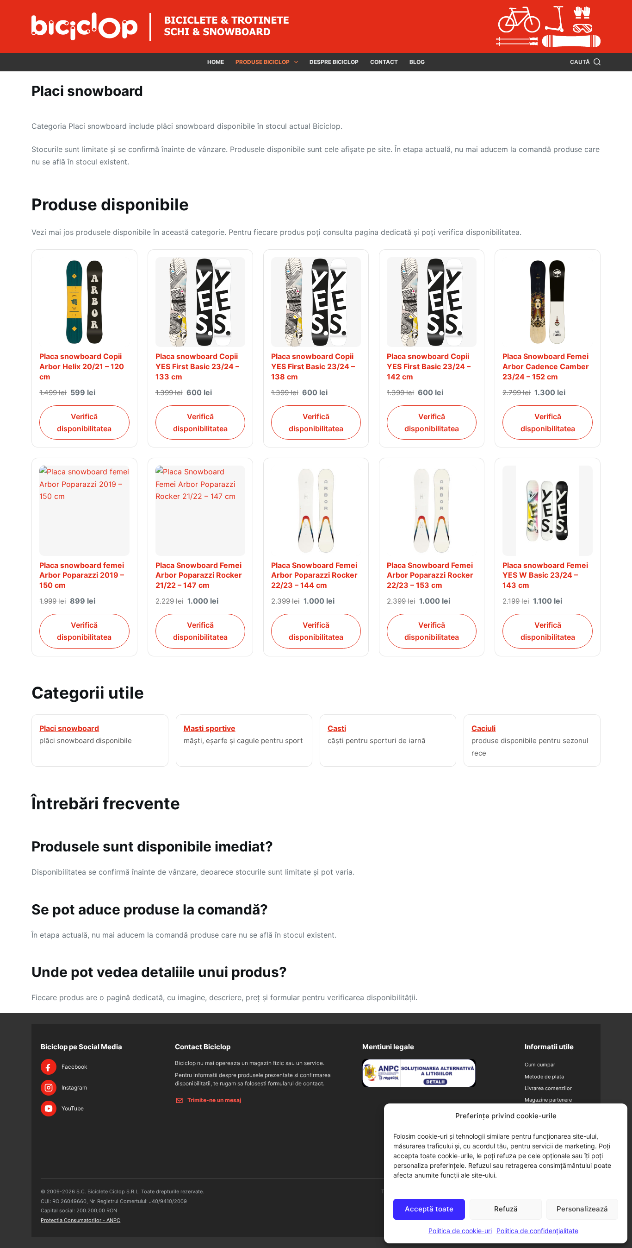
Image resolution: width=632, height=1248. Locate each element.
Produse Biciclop (262, 61)
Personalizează (582, 1208)
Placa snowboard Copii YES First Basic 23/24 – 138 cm (313, 366)
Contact (384, 61)
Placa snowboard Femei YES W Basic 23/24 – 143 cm (545, 575)
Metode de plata (544, 1076)
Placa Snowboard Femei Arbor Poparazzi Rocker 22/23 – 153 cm (430, 575)
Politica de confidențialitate (537, 1231)
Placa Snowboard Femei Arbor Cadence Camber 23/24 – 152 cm (545, 366)
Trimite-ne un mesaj (214, 1100)
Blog (417, 61)
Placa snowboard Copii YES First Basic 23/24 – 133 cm (197, 366)
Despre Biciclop (334, 61)
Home (215, 61)
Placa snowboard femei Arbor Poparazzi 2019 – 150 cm (81, 575)
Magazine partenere (548, 1100)
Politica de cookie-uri (460, 1231)
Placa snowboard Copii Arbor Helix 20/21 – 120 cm (81, 366)
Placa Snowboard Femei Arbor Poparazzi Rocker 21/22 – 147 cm (198, 575)
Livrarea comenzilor (548, 1088)
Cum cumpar (540, 1064)
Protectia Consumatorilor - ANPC (80, 1220)
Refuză (506, 1208)
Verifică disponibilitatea (84, 422)
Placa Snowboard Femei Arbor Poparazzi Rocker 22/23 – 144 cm (314, 575)
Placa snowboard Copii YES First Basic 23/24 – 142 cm (429, 366)
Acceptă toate (429, 1208)
